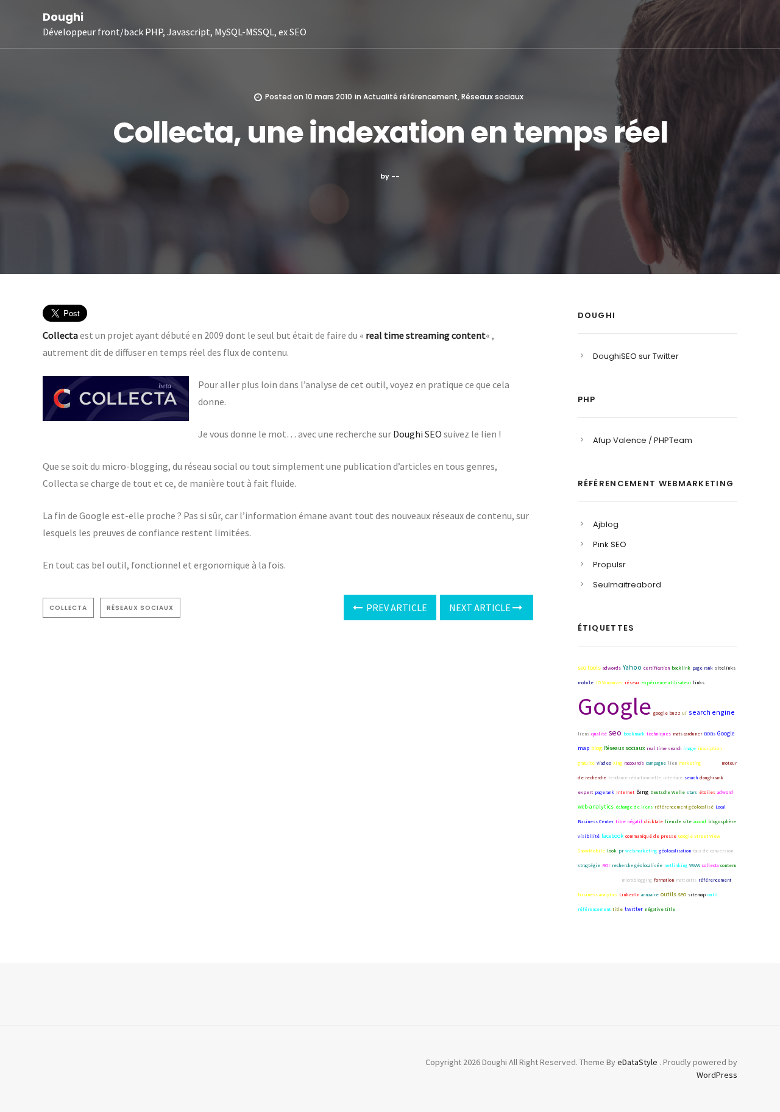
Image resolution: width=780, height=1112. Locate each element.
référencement (714, 880)
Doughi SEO (417, 434)
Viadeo (604, 763)
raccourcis (634, 763)
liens (583, 734)
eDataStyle (637, 1062)
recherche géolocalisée (637, 865)
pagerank (604, 792)
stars (692, 792)
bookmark (634, 734)
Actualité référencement (410, 96)
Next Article (480, 607)
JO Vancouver (609, 682)
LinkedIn (629, 894)
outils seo (673, 894)
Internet (625, 792)
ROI (606, 865)
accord (699, 821)
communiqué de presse (650, 836)
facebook (612, 836)
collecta (68, 607)
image (689, 748)
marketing (690, 763)
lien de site (678, 821)
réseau (632, 682)
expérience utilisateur (666, 682)
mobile (586, 682)
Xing (617, 763)
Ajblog (606, 524)
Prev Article (395, 607)
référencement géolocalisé (684, 807)
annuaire (650, 894)
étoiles (707, 792)
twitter (634, 909)
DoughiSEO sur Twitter (636, 356)
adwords (612, 668)
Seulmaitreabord (627, 584)
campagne (656, 763)
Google (614, 706)
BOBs (709, 734)
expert (585, 792)
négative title (660, 909)
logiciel (711, 763)
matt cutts (686, 880)
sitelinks (725, 668)
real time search (664, 748)
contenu (728, 865)
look (612, 851)
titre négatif (628, 821)
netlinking (675, 865)
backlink (681, 668)
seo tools (589, 667)
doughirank (711, 777)
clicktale (653, 821)
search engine (712, 712)
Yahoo (632, 666)
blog (596, 748)
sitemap (697, 894)
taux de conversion (713, 851)
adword (725, 792)
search (691, 777)
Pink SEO (609, 544)
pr (621, 851)
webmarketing (641, 851)
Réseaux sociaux (492, 96)
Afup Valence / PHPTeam (642, 440)
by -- (390, 176)
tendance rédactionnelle (634, 777)
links (698, 682)
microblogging (637, 880)
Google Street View (599, 880)
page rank (702, 668)
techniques (659, 734)
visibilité (589, 836)
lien (672, 763)
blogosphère (722, 821)
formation (664, 880)
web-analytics (596, 806)
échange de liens (634, 807)
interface (672, 777)
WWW (694, 865)
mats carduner (687, 734)
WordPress (717, 1074)
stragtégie (589, 865)
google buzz (667, 713)
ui (684, 713)
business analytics (597, 894)
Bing (642, 792)
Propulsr (609, 564)
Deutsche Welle (667, 792)
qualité (599, 734)
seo (615, 733)
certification (657, 668)
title (617, 909)
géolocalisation (675, 851)
